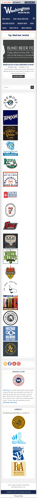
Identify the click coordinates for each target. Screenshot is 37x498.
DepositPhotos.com (19, 487)
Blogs (4, 28)
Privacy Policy (18, 496)
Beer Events (6, 19)
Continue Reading (19, 76)
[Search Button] (34, 18)
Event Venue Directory (20, 19)
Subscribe (6, 390)
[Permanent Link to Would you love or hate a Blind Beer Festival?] (18, 51)
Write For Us (14, 28)
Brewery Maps (22, 23)
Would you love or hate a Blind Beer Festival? (18, 65)
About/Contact (26, 28)
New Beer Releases (8, 23)
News (32, 23)
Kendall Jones (13, 67)
